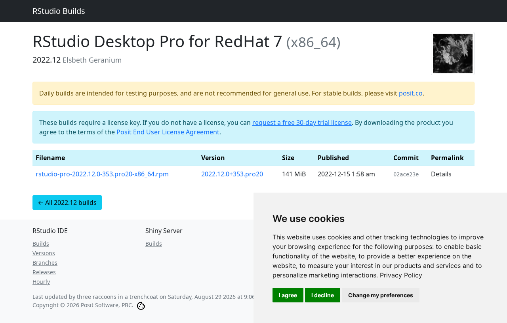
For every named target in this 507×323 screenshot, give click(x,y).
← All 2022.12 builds (67, 202)
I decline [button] (322, 295)
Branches (44, 262)
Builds (40, 243)
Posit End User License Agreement (167, 132)
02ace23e (406, 174)
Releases (44, 272)
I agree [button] (288, 295)
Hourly (41, 281)
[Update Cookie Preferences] (141, 305)
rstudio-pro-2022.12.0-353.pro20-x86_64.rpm (102, 174)
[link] (401, 275)
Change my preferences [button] (380, 295)
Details (441, 174)
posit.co (411, 93)
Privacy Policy (401, 275)
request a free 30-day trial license (302, 122)
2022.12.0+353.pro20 (232, 174)
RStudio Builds (58, 11)
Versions (43, 253)
